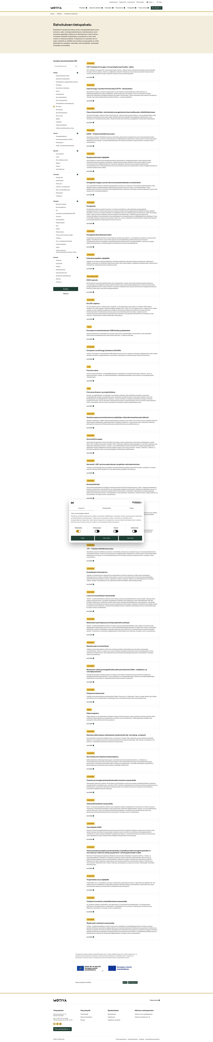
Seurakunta (59, 110)
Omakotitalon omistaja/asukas (65, 103)
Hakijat (55, 73)
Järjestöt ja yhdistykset (63, 79)
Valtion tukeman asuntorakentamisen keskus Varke (66, 251)
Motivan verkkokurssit (141, 1017)
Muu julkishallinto (61, 97)
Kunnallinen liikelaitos (62, 88)
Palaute (82, 1020)
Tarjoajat (56, 201)
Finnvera (58, 216)
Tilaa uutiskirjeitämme (61, 1029)
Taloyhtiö (58, 122)
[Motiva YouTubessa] (54, 1024)
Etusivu (52, 14)
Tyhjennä (65, 294)
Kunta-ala (59, 184)
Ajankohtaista (113, 2)
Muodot (55, 151)
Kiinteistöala (59, 181)
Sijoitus (58, 163)
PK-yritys (58, 106)
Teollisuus (59, 196)
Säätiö (58, 119)
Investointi (59, 263)
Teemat (55, 133)
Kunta (57, 91)
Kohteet (55, 257)
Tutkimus (58, 282)
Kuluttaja (58, 85)
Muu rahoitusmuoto (62, 160)
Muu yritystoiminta (61, 100)
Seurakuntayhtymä (61, 113)
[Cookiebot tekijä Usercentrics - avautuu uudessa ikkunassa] (135, 502)
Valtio (57, 247)
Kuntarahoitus (60, 220)
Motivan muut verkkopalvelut (143, 1014)
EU (57, 210)
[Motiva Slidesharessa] (60, 1024)
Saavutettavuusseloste (152, 1039)
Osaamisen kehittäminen (63, 276)
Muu (57, 226)
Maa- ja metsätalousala (63, 190)
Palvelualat (59, 193)
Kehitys (58, 267)
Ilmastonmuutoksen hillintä (64, 139)
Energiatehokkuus (61, 136)
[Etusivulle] (56, 8)
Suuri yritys (59, 116)
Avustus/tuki (60, 154)
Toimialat (56, 174)
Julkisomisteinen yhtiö (62, 76)
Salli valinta (106, 538)
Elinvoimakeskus (61, 207)
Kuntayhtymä (60, 94)
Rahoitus (59, 14)
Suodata (65, 289)
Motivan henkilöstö (86, 1017)
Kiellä (82, 538)
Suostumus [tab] (81, 508)
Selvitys (58, 279)
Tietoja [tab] (131, 508)
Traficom (58, 238)
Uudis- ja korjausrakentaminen (65, 146)
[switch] (97, 531)
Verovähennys (60, 169)
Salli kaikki (130, 538)
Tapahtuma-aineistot (114, 1020)
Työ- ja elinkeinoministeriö (64, 241)
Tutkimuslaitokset (61, 125)
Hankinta (58, 260)
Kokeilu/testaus (60, 270)
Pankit (58, 229)
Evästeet (141, 1039)
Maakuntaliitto (60, 223)
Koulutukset (131, 2)
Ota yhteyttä (155, 8)
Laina (57, 157)
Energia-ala (59, 177)
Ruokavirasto (60, 232)
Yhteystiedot (140, 2)
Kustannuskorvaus (61, 273)
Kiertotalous (59, 142)
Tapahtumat (122, 2)
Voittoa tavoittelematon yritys (65, 128)
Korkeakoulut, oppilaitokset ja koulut (67, 82)
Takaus (58, 166)
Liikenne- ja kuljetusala (63, 187)
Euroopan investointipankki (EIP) (65, 213)
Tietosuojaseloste (121, 1039)
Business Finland (61, 204)
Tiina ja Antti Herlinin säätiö (64, 235)
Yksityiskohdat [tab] (106, 508)
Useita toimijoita (61, 244)
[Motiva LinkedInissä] (57, 1024)
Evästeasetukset (133, 1039)
